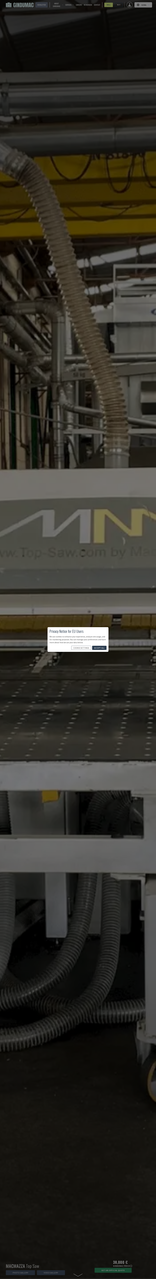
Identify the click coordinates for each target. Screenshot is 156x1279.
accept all (99, 648)
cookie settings (81, 648)
